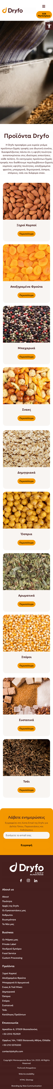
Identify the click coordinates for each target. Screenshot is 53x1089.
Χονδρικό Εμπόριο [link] (11, 948)
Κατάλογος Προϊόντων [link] (14, 1014)
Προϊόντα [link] (8, 966)
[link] (49, 26)
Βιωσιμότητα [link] (9, 919)
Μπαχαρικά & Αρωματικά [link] (15, 982)
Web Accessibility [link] (26, 1074)
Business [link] (7, 932)
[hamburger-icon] (44, 6)
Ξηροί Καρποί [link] (9, 973)
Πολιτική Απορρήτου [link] (26, 1068)
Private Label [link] (9, 944)
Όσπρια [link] (6, 996)
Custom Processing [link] (12, 957)
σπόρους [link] (13, 172)
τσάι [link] (21, 172)
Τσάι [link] (4, 1009)
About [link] (5, 896)
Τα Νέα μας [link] (8, 924)
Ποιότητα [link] (7, 901)
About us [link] (8, 889)
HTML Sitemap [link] (26, 1080)
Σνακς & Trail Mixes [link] (12, 987)
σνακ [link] (42, 172)
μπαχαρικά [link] (19, 169)
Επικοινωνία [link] (10, 1022)
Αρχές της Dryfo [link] (10, 905)
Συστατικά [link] (7, 1005)
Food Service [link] (9, 953)
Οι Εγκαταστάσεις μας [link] (14, 910)
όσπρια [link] (45, 169)
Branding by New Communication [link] (26, 1086)
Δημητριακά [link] (8, 991)
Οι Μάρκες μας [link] (10, 939)
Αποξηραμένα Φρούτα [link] (14, 978)
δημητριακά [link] (33, 169)
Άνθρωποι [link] (7, 915)
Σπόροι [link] (6, 1000)
